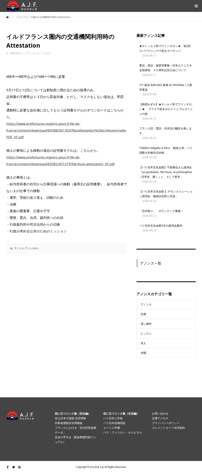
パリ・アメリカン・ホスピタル (122, 432)
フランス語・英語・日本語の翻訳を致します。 (165, 130)
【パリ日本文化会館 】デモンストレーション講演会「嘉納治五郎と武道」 (166, 193)
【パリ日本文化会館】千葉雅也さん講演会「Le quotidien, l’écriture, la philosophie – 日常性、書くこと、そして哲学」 (165, 172)
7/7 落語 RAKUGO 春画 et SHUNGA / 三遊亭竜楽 (165, 87)
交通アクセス (160, 418)
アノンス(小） (43, 53)
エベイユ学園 (111, 428)
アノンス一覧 (150, 263)
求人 (143, 343)
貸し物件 (146, 324)
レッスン (146, 333)
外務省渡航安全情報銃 (68, 423)
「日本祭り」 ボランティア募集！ (161, 211)
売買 (143, 314)
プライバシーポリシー (166, 423)
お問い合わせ (160, 413)
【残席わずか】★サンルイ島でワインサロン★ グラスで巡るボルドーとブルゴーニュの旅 (166, 109)
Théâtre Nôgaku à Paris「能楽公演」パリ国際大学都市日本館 (165, 150)
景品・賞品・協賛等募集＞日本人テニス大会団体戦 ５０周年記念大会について (165, 67)
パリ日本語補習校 (114, 423)
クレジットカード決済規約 (168, 428)
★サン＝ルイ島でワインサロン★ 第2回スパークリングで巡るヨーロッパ (165, 48)
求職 (143, 353)
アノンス (30, 53)
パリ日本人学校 (113, 418)
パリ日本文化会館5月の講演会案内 (160, 225)
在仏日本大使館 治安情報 (70, 418)
